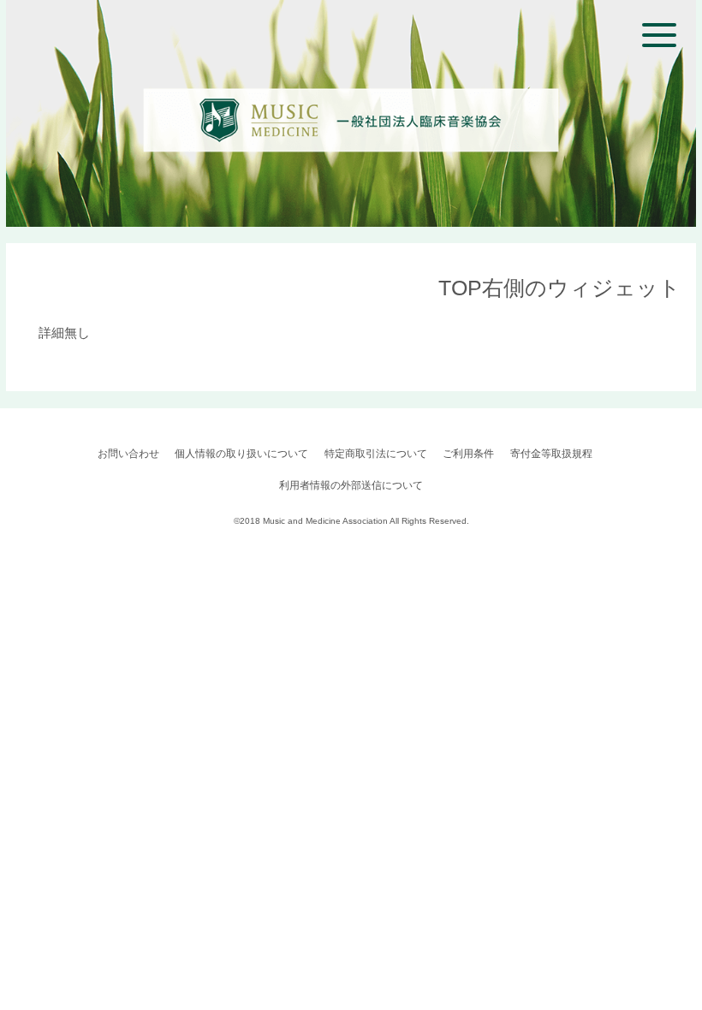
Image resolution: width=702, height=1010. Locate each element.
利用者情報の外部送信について (351, 485)
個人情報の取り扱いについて (241, 454)
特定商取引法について (375, 454)
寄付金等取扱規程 (551, 454)
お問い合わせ (128, 454)
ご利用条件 (468, 454)
